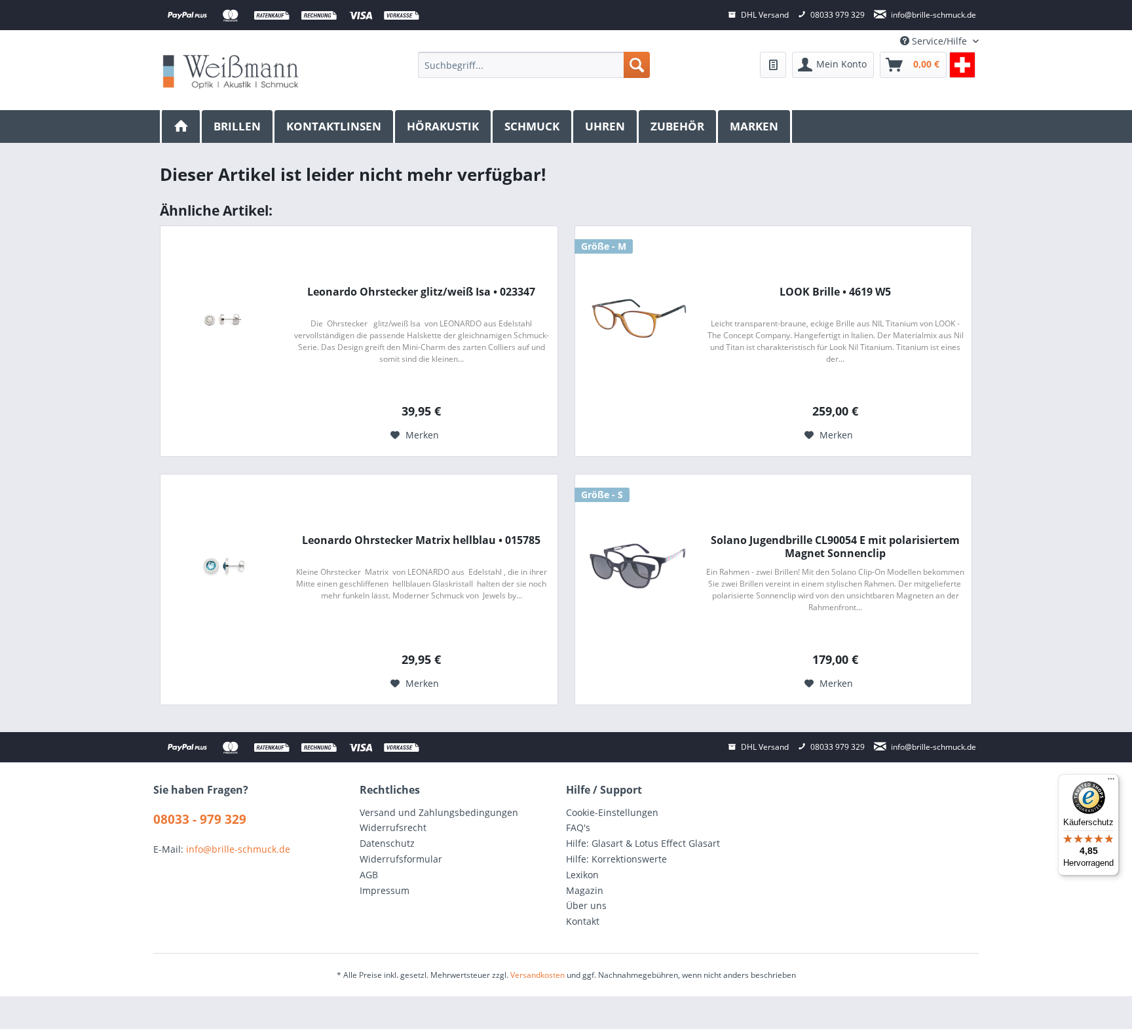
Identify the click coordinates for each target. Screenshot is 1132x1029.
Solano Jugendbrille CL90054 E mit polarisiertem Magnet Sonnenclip (835, 547)
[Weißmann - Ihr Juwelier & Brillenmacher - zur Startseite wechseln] (230, 71)
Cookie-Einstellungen (612, 812)
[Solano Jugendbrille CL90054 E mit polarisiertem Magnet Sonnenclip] (637, 566)
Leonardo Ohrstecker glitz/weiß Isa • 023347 (421, 292)
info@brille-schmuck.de (238, 849)
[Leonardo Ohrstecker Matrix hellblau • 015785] (222, 566)
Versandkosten (537, 974)
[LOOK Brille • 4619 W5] (637, 318)
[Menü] (1111, 782)
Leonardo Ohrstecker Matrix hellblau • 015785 (421, 540)
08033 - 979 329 (199, 819)
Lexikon (582, 874)
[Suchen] (637, 65)
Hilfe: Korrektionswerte (616, 859)
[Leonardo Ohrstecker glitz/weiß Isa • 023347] (222, 318)
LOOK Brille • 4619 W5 (835, 292)
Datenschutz (387, 843)
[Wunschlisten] (773, 65)
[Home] (181, 126)
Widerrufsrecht (393, 827)
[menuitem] (533, 65)
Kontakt (582, 921)
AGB (369, 874)
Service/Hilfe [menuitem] (939, 41)
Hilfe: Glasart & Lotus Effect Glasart (643, 843)
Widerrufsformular (401, 859)
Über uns (586, 905)
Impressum (384, 890)
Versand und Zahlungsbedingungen (439, 812)
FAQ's (578, 827)
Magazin (584, 890)
